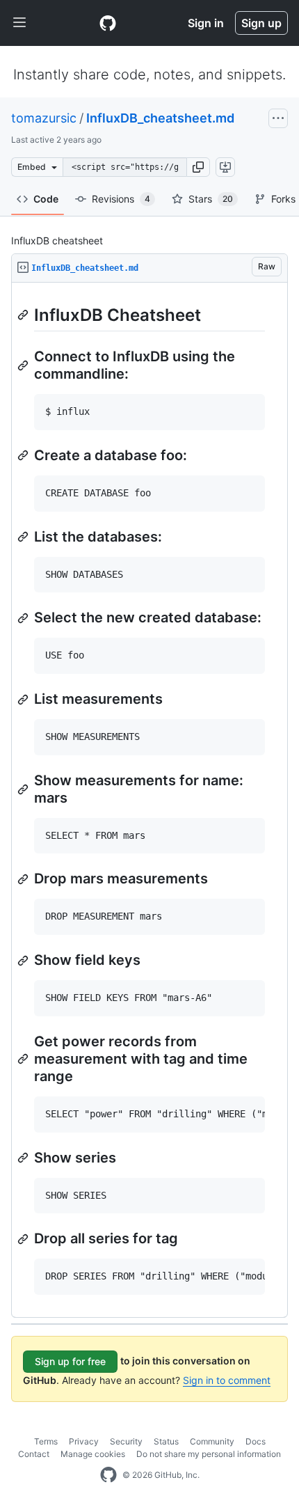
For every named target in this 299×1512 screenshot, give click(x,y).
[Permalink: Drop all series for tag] (24, 1239)
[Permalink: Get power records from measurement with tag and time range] (24, 1059)
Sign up (261, 23)
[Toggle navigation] (19, 23)
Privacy (84, 1441)
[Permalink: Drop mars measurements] (24, 879)
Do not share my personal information (208, 1454)
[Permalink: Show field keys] (24, 960)
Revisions (121, 199)
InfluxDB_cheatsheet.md (160, 118)
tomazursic (43, 118)
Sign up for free (70, 1361)
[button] (198, 167)
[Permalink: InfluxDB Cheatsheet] (24, 314)
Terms (46, 1441)
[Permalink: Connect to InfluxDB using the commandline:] (24, 365)
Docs (255, 1441)
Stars (210, 199)
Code (45, 199)
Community (212, 1441)
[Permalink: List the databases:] (24, 536)
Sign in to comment (226, 1380)
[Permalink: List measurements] (24, 699)
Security (126, 1441)
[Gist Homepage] (107, 23)
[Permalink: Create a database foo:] (24, 455)
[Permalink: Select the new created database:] (24, 618)
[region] (149, 800)
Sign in (206, 23)
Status (166, 1441)
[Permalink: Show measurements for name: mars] (24, 789)
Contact (33, 1454)
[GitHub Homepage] (108, 1475)
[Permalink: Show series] (24, 1157)
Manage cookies (92, 1454)
